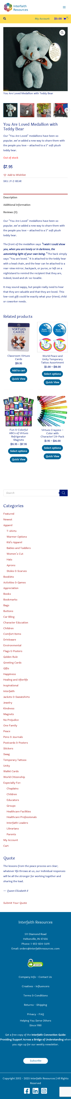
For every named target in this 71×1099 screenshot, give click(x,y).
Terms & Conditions (35, 996)
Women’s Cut (15, 554)
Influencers (42, 986)
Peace (6, 731)
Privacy (31, 1014)
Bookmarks (10, 600)
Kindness (8, 708)
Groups (11, 806)
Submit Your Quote (15, 903)
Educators (13, 800)
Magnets (8, 714)
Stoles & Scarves (17, 571)
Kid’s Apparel (14, 542)
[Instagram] (44, 1091)
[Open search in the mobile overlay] (35, 493)
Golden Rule (10, 657)
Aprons (11, 565)
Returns (29, 1005)
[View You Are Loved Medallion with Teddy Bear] (10, 110)
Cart (6, 846)
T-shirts (12, 531)
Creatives (27, 986)
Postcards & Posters (15, 743)
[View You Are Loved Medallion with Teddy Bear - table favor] (44, 110)
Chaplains (12, 789)
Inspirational (10, 685)
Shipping (41, 1005)
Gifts (6, 668)
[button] (4, 19)
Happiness (9, 674)
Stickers (8, 749)
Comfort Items (12, 634)
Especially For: (12, 783)
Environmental (12, 645)
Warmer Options (17, 537)
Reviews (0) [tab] (10, 212)
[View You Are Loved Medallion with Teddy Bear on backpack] (27, 110)
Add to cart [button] (18, 370)
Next (66, 110)
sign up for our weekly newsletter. (38, 1044)
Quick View (18, 379)
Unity (6, 766)
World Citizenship (14, 777)
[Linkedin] (35, 1091)
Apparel (7, 525)
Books (7, 594)
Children (8, 628)
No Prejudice (11, 720)
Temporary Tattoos (14, 760)
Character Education (15, 623)
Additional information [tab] (17, 205)
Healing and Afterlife (15, 680)
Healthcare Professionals (22, 817)
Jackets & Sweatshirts (16, 697)
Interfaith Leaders (17, 823)
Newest (7, 520)
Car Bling (9, 617)
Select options (52, 374)
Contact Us (45, 977)
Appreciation (10, 588)
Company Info (27, 977)
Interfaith (9, 691)
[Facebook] (27, 1091)
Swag (6, 754)
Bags (6, 605)
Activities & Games (14, 583)
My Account (10, 840)
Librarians (13, 829)
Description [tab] (10, 197)
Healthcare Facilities (19, 812)
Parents (11, 834)
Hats (9, 560)
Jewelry (7, 703)
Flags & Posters (12, 651)
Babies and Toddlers (19, 548)
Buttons (8, 611)
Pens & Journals (13, 737)
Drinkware (9, 640)
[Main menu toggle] (64, 7)
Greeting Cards (12, 663)
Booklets (8, 577)
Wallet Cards (11, 771)
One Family (10, 726)
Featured (8, 514)
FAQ (41, 1014)
